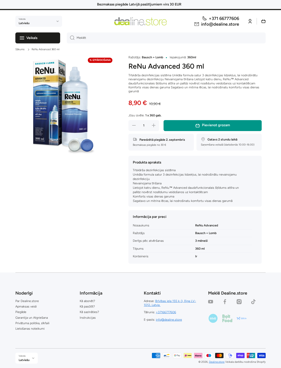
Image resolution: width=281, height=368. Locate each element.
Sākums (20, 49)
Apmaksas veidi (26, 306)
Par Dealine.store (27, 301)
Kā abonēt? (87, 301)
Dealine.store (217, 361)
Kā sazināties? (89, 312)
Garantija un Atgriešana (31, 318)
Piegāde (20, 312)
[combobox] (166, 37)
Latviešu (24, 23)
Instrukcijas (88, 318)
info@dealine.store (169, 320)
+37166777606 (166, 312)
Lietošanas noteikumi (30, 329)
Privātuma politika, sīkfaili (32, 323)
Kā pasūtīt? (87, 306)
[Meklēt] (70, 37)
